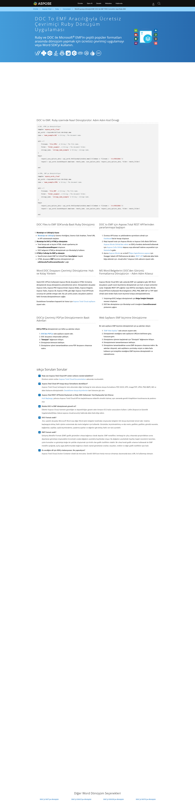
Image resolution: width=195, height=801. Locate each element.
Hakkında (119, 3)
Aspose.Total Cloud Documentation (72, 379)
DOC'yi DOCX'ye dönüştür (81, 799)
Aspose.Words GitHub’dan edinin (116, 244)
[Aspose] (42, 3)
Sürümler (107, 250)
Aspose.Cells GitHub (115, 247)
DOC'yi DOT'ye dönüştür (49, 799)
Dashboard (108, 239)
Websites (108, 3)
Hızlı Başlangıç (47, 398)
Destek (98, 3)
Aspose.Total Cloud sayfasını (84, 302)
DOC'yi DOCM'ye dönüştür (113, 799)
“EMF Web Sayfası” (111, 331)
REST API (139, 256)
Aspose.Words (114, 253)
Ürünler (80, 3)
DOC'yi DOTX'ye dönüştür (146, 799)
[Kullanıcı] (153, 3)
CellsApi (51, 236)
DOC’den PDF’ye (47, 334)
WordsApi (41, 236)
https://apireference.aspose (139, 253)
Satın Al (89, 3)
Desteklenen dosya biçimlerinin (76, 391)
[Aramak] (159, 3)
